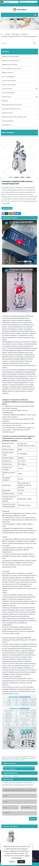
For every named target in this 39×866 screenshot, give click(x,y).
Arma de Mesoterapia (8, 92)
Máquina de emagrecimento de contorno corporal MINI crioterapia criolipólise (18, 768)
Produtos (7, 34)
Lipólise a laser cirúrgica (9, 84)
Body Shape (15, 34)
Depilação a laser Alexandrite (10, 56)
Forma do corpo (6, 96)
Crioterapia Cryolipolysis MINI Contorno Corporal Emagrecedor (19, 36)
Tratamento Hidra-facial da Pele (11, 108)
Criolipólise (24, 34)
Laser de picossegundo (8, 76)
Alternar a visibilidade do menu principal (35, 15)
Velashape (5, 100)
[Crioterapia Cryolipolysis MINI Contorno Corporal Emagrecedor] (19, 157)
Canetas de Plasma (7, 121)
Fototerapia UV (6, 125)
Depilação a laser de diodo (9, 64)
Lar (2, 34)
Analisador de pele (7, 113)
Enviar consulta (7, 208)
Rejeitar (12, 861)
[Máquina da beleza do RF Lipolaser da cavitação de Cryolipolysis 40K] (11, 836)
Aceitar (21, 861)
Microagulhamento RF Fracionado (12, 104)
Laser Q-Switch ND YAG (9, 80)
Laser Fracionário (7, 88)
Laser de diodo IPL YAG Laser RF (11, 68)
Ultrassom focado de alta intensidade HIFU (14, 117)
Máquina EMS (7, 776)
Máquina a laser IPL (7, 72)
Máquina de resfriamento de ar (11, 60)
